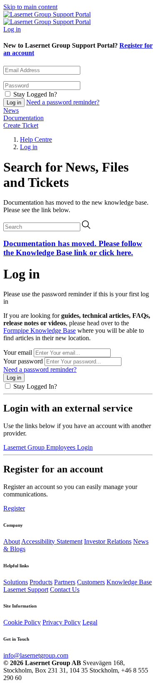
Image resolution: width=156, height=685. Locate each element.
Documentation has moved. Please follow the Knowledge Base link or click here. (72, 248)
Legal (89, 622)
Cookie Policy (22, 622)
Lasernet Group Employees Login (48, 447)
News (11, 110)
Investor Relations (107, 541)
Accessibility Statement (51, 541)
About (11, 541)
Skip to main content (30, 6)
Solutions (15, 582)
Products (41, 582)
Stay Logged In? (35, 94)
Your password (23, 361)
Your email (17, 352)
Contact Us (64, 589)
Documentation (23, 117)
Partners (64, 582)
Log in (12, 29)
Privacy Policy (61, 622)
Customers (91, 582)
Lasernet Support (25, 589)
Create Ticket (20, 125)
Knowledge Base (129, 582)
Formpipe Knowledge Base (39, 330)
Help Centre (36, 139)
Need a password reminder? (62, 102)
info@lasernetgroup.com (35, 655)
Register (14, 508)
